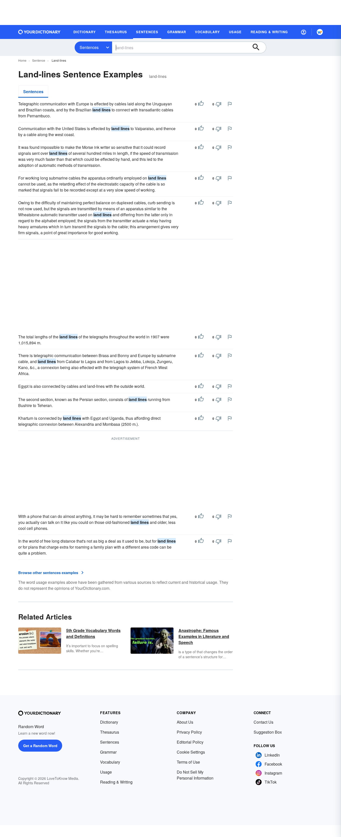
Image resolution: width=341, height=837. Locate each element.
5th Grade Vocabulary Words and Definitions (93, 633)
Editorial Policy (190, 742)
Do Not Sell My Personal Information (195, 775)
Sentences (89, 47)
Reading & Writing (116, 782)
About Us (185, 722)
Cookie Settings (191, 752)
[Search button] (258, 47)
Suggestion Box (268, 732)
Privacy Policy (189, 732)
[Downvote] (218, 104)
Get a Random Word (40, 745)
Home (22, 60)
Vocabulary (110, 762)
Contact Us (263, 722)
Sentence (38, 60)
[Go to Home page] (39, 32)
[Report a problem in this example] (230, 104)
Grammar (108, 752)
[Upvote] (201, 104)
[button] (304, 32)
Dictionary (109, 722)
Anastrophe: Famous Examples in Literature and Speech (203, 636)
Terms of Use (188, 762)
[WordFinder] (320, 32)
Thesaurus (109, 732)
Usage (106, 772)
